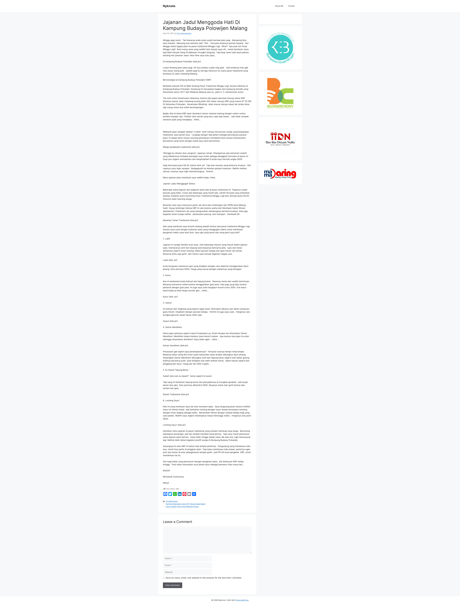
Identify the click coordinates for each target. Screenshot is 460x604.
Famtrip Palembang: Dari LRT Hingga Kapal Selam (185, 504)
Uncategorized (172, 501)
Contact (291, 6)
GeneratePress (242, 600)
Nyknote (169, 6)
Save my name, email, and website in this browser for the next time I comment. (204, 578)
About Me (279, 6)
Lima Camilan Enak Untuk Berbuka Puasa (182, 506)
